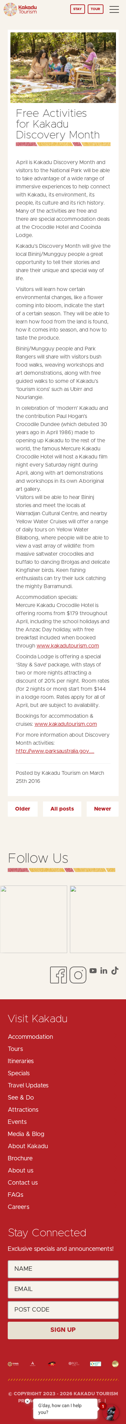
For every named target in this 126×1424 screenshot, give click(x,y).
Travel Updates (28, 1086)
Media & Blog (26, 1134)
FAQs (15, 1195)
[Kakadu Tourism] (20, 9)
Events (17, 1122)
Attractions (23, 1110)
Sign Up (63, 1330)
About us (20, 1171)
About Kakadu (28, 1146)
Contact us (23, 1183)
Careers (18, 1207)
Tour (95, 9)
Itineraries (21, 1061)
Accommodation (30, 1037)
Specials (19, 1074)
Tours (15, 1049)
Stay (77, 9)
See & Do (21, 1098)
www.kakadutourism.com (68, 646)
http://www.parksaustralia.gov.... (55, 751)
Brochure (20, 1159)
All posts (62, 809)
